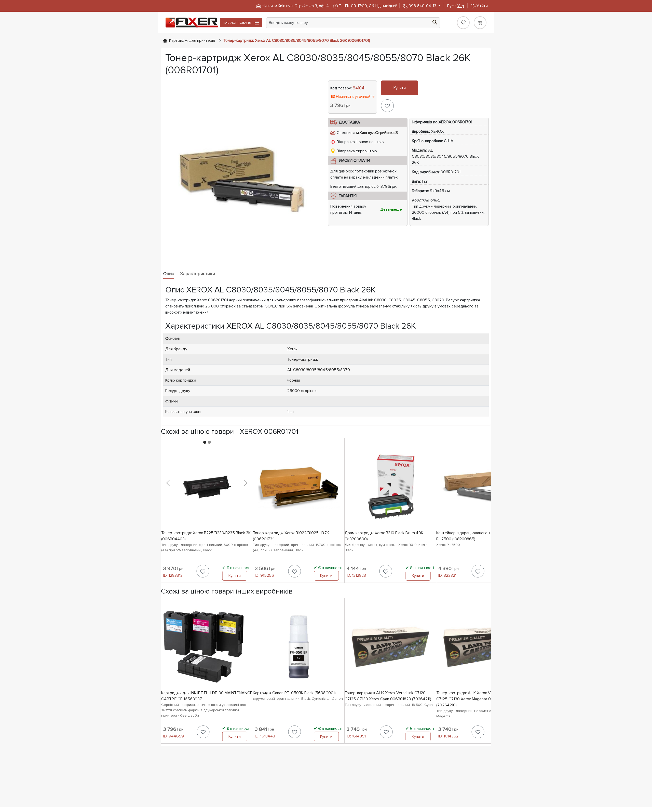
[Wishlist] (463, 22)
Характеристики (197, 273)
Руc (455, 5)
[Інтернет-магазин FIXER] (165, 40)
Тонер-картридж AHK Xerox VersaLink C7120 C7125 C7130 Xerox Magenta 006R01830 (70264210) (476, 699)
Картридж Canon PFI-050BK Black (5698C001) (294, 692)
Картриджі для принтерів (192, 40)
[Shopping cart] (480, 22)
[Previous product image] (168, 483)
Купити (399, 87)
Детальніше (391, 209)
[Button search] (434, 21)
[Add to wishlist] (387, 105)
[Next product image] (246, 483)
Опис (168, 273)
